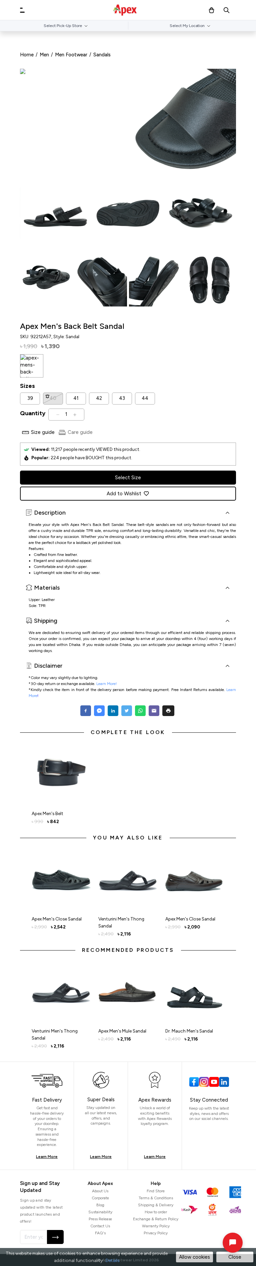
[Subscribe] (55, 1237)
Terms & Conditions (156, 1198)
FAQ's (100, 1233)
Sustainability (100, 1212)
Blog (100, 1205)
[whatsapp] (140, 711)
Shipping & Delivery (155, 1205)
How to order (156, 1212)
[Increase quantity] (74, 415)
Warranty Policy (156, 1226)
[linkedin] (113, 711)
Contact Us (100, 1226)
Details (112, 1260)
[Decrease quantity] (57, 415)
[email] (154, 711)
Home (27, 55)
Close (234, 1257)
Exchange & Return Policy (155, 1219)
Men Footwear (71, 55)
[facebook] (86, 711)
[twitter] (126, 711)
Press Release (100, 1219)
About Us (100, 1191)
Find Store (156, 1191)
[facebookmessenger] (99, 711)
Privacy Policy (156, 1233)
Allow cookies (194, 1257)
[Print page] (168, 710)
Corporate (100, 1198)
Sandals (102, 55)
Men (44, 55)
